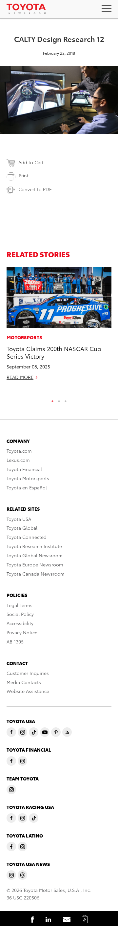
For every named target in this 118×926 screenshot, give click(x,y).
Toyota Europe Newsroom (35, 564)
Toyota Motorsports (28, 478)
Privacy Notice (22, 632)
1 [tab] (52, 399)
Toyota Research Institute (34, 546)
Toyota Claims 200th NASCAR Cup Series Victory (54, 352)
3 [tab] (65, 399)
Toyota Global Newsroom (35, 555)
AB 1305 (15, 641)
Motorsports (24, 337)
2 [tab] (59, 399)
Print (24, 175)
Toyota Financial (24, 469)
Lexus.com (18, 460)
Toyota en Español (27, 487)
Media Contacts (24, 682)
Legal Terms (19, 605)
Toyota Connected (27, 537)
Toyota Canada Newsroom (36, 573)
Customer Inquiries (28, 673)
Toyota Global (22, 527)
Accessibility (20, 623)
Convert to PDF (34, 189)
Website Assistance (28, 691)
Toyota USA (19, 519)
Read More (20, 377)
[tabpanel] (59, 326)
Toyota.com (19, 450)
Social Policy (20, 614)
